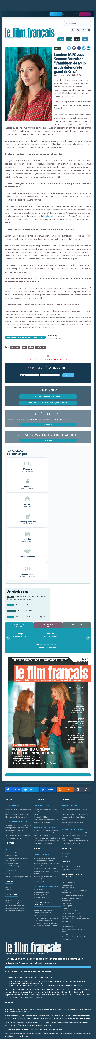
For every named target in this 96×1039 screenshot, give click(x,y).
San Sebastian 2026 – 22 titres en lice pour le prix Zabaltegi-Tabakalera (18, 826)
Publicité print (67, 906)
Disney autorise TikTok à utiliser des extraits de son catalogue (74, 837)
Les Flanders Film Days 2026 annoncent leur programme (15, 831)
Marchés (8, 890)
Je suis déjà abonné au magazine (48, 396)
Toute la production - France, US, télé (46, 918)
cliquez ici (48, 424)
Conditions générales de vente (72, 895)
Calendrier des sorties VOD (71, 869)
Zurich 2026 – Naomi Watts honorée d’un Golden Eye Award (17, 837)
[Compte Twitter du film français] (83, 30)
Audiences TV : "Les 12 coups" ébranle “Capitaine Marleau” (46, 864)
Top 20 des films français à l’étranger (18, 877)
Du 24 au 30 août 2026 (13, 900)
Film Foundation (50, 216)
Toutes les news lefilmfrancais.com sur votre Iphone (75, 920)
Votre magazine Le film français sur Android (74, 930)
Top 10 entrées (10, 861)
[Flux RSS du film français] (73, 30)
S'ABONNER (85, 14)
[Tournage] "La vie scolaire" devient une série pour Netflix (75, 810)
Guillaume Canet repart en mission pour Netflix (73, 823)
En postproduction (21, 635)
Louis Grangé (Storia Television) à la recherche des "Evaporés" (46, 821)
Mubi (24, 347)
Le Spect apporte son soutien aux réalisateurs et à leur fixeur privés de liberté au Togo (46, 811)
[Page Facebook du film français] (78, 30)
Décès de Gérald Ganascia (23, 611)
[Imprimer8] (74, 48)
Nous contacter (67, 885)
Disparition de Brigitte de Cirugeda (17, 814)
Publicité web (66, 903)
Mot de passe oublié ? (71, 14)
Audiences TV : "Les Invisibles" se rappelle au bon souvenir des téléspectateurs (45, 878)
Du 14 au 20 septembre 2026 (15, 908)
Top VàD (65, 856)
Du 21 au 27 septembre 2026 (15, 911)
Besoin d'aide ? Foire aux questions (46, 926)
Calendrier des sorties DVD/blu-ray (74, 867)
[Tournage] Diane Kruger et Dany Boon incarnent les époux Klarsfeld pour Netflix (75, 817)
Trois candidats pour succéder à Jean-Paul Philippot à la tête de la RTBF (47, 842)
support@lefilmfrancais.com (34, 997)
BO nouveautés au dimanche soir (16, 858)
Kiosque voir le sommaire (42, 913)
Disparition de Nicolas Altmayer (24, 605)
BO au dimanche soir (12, 855)
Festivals (8, 887)
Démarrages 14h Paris (12, 853)
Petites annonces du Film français (45, 923)
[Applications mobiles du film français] (89, 30)
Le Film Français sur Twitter (71, 913)
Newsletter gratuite (40, 915)
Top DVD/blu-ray (68, 854)
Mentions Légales (68, 888)
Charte (64, 908)
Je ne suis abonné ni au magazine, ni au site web (48, 403)
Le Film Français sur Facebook (72, 911)
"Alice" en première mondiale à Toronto (47, 838)
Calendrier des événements (43, 920)
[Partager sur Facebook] (79, 48)
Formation (85, 39)
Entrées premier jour (12, 863)
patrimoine (15, 347)
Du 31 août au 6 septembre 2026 (16, 903)
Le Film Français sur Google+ (72, 916)
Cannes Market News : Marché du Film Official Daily (74, 938)
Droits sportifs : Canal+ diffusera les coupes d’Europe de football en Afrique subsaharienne (46, 832)
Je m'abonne (48, 775)
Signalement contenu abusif (71, 898)
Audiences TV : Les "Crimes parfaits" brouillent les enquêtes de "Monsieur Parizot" (46, 871)
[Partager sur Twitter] (84, 48)
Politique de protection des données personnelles (74, 891)
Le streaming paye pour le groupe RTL (74, 833)
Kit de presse (66, 900)
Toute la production (48, 648)
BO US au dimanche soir (13, 874)
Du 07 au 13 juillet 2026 (41, 895)
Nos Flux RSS (66, 934)
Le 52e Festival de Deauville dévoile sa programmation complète (18, 810)
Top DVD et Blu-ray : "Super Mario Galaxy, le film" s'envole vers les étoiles (27, 598)
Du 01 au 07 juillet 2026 (41, 897)
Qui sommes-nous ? (69, 882)
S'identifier (56, 14)
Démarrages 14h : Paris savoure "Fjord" (26, 617)
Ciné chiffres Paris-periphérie (15, 866)
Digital (77, 39)
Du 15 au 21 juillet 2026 (41, 892)
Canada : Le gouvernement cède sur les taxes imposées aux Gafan (75, 842)
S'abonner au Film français (43, 910)
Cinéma (61, 39)
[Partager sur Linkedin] (88, 48)
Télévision (69, 39)
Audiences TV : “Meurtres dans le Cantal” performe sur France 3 (44, 859)
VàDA (31, 347)
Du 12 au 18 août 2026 (41, 890)
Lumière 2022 (40, 347)
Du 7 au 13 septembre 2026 (14, 905)
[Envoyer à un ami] (69, 48)
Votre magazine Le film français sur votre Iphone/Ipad (74, 925)
